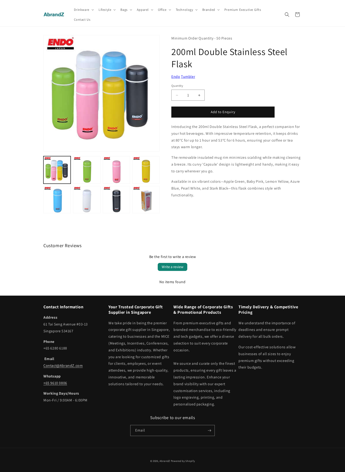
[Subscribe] (209, 430)
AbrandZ (165, 461)
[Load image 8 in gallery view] (146, 199)
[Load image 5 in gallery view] (57, 199)
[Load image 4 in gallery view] (146, 169)
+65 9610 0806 (55, 383)
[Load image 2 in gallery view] (86, 169)
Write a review (172, 266)
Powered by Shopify (183, 461)
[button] (83, 10)
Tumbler (188, 76)
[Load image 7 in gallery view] (116, 199)
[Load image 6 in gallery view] (86, 199)
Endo (175, 76)
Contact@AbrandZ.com (63, 365)
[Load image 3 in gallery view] (116, 169)
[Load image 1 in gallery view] (57, 169)
